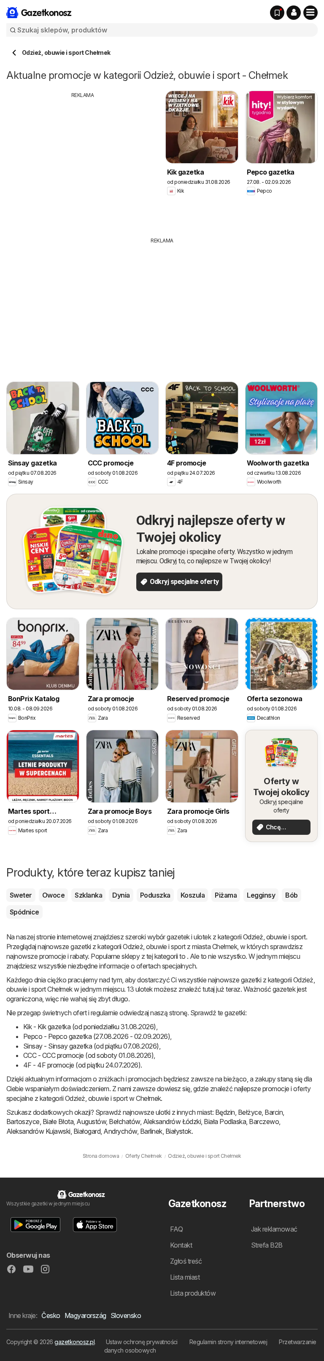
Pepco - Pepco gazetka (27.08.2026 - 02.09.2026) (96, 1036)
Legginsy (261, 895)
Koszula (193, 895)
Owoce (53, 895)
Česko (50, 1315)
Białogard (86, 1131)
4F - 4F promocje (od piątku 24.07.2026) (81, 1065)
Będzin (225, 1112)
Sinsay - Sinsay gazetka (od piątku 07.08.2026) (91, 1046)
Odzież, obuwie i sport (274, 937)
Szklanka (88, 895)
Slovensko (126, 1315)
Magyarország (85, 1315)
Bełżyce (250, 1112)
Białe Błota (58, 1121)
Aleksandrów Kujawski (38, 1131)
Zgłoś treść (186, 1261)
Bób (291, 895)
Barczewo (264, 1121)
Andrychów (120, 1131)
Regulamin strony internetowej (228, 1341)
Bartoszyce (23, 1121)
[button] (293, 12)
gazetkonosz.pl (74, 1341)
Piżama (226, 895)
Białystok (178, 1131)
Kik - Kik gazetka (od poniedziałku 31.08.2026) (89, 1026)
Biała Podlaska (225, 1121)
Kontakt (181, 1245)
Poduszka (155, 895)
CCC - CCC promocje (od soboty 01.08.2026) (88, 1055)
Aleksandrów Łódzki (172, 1121)
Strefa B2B (267, 1245)
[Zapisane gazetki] (277, 12)
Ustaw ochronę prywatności (142, 1341)
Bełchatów (124, 1121)
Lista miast (185, 1277)
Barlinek (151, 1131)
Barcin (274, 1112)
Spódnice (24, 912)
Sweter (21, 895)
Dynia (121, 895)
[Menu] (310, 12)
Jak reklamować (274, 1229)
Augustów (91, 1121)
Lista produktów (193, 1293)
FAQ (176, 1229)
